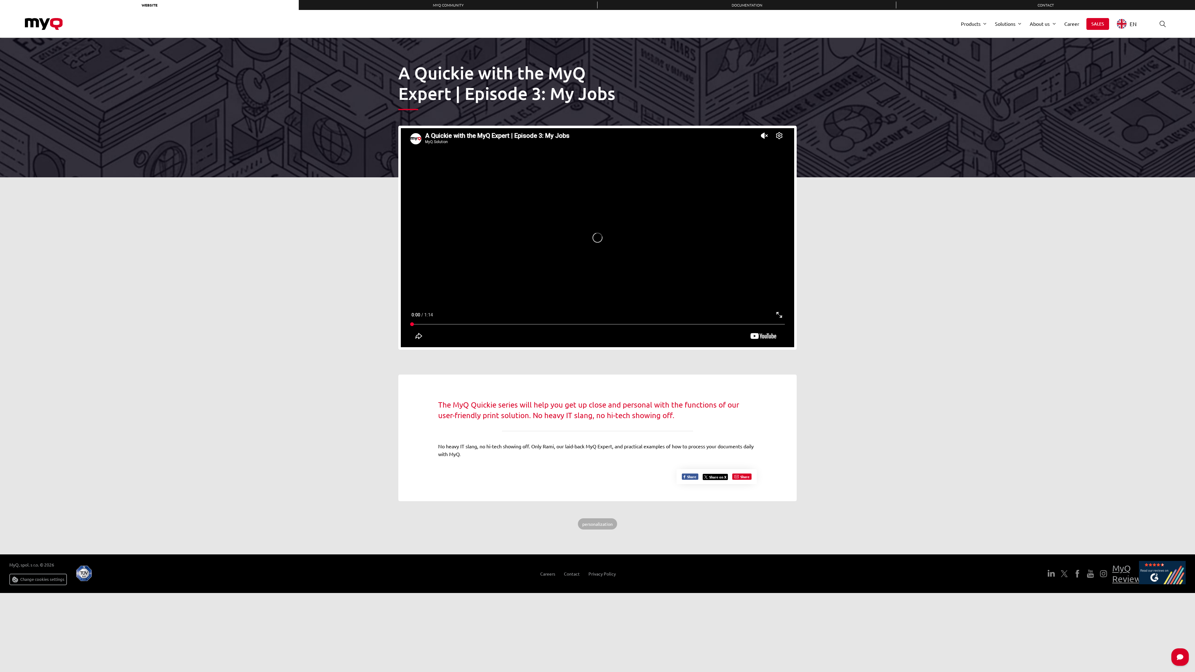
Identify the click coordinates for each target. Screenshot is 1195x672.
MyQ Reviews (1128, 573)
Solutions (1005, 24)
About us (1040, 24)
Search (1162, 23)
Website (149, 4)
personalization (597, 524)
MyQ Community (448, 4)
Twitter (1064, 573)
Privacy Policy (602, 573)
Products (971, 24)
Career (1071, 24)
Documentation (747, 4)
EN (1133, 24)
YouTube (1090, 573)
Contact (1046, 4)
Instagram (1103, 573)
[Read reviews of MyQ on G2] (1162, 573)
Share (691, 476)
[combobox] (1131, 23)
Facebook (1077, 573)
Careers (547, 573)
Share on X (717, 476)
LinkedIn (1051, 573)
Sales (1097, 24)
